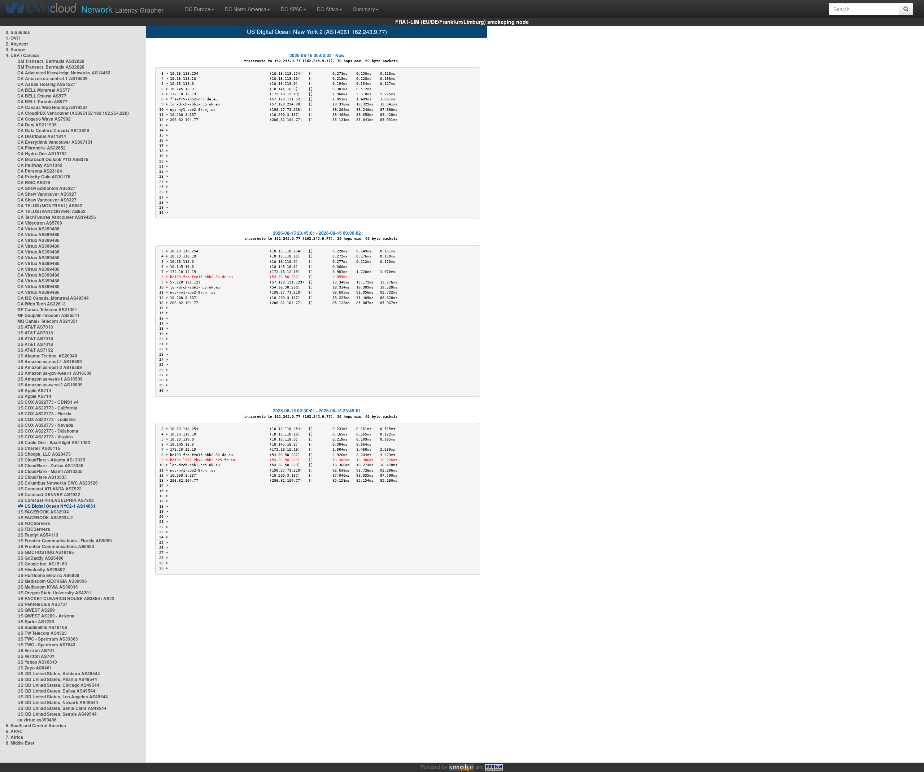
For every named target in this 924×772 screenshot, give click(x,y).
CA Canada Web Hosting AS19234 (52, 107)
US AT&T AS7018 (35, 327)
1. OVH (13, 38)
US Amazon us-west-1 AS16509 (50, 379)
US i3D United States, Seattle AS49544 (57, 714)
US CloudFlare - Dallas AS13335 (50, 465)
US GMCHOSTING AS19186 (45, 552)
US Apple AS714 (34, 390)
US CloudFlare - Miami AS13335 (50, 471)
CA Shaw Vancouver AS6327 (47, 194)
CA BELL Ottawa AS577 (41, 95)
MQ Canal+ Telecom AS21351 (47, 321)
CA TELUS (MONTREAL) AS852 (49, 205)
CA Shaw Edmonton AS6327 (46, 188)
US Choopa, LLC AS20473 (44, 454)
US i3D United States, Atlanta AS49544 (57, 679)
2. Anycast (17, 43)
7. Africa (14, 737)
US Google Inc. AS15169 (42, 563)
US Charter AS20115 (38, 448)
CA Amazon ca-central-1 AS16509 (52, 78)
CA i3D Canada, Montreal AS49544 (53, 298)
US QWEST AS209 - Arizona (45, 615)
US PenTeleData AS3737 (42, 604)
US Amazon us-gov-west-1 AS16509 (54, 373)
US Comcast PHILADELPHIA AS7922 (55, 500)
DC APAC (291, 9)
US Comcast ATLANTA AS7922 (49, 488)
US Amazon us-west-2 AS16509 (50, 384)
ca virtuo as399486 (37, 719)
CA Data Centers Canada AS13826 (53, 130)
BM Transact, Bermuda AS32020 (50, 61)
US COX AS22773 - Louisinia (46, 419)
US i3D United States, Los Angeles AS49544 (62, 696)
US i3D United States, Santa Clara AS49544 (61, 708)
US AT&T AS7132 (35, 350)
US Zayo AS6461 (34, 667)
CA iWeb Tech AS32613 (41, 303)
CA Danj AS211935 (37, 124)
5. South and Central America (36, 725)
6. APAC (14, 731)
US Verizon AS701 (36, 650)
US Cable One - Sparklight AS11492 (53, 442)
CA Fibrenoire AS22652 (41, 147)
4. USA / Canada (22, 55)
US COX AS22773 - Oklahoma (47, 431)
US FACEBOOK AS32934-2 (45, 517)
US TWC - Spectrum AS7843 (46, 644)
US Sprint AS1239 (35, 621)
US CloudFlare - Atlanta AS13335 (51, 459)
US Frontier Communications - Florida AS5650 (64, 540)
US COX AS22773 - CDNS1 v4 (48, 402)
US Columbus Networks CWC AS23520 (57, 483)
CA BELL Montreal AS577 (43, 90)
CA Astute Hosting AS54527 (46, 84)
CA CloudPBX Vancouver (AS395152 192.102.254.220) (73, 113)
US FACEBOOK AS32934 (43, 511)
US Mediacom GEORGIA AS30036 (52, 581)
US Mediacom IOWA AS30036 (47, 587)
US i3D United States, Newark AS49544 (57, 702)
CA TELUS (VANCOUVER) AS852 (51, 211)
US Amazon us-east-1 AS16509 (49, 361)
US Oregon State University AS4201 (54, 592)
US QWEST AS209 (36, 610)
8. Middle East (20, 743)
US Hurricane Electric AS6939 (48, 575)
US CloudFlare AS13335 (42, 477)
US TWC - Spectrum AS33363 (47, 639)
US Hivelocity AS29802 (41, 569)
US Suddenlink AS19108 (42, 627)
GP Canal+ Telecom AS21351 (47, 309)
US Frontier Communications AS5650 (55, 546)
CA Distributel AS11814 (41, 136)
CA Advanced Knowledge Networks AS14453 (63, 72)
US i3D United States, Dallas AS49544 (56, 691)
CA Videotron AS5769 (39, 223)
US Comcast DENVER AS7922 (48, 494)
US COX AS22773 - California (47, 407)
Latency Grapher (122, 9)
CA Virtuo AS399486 (38, 228)
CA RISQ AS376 (33, 182)
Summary (364, 9)
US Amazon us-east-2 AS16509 (49, 367)
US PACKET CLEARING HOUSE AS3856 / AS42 (65, 598)
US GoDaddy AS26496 (40, 558)
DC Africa (328, 9)
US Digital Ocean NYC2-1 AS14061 (60, 506)
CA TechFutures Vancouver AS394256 (56, 217)
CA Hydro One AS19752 (42, 153)
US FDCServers (33, 523)
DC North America (245, 9)
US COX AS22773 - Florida (44, 413)
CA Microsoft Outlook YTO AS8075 (52, 159)
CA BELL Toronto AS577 (42, 101)
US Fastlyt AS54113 (37, 535)
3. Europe (15, 49)
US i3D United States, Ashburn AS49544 (58, 673)
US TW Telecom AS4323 (42, 633)
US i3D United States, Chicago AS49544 (58, 685)
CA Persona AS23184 (39, 171)
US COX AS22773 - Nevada (45, 425)
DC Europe (197, 9)
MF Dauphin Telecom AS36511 (48, 315)
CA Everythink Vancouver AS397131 (55, 142)
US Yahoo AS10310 (37, 662)
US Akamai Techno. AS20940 (47, 355)
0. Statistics (18, 32)
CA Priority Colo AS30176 (43, 176)
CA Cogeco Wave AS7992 (44, 119)
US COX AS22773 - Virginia (45, 436)
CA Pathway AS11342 (39, 165)
